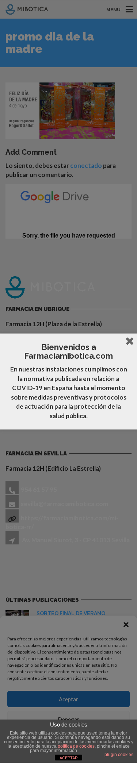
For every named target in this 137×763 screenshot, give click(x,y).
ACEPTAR (69, 758)
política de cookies (76, 746)
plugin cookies (118, 754)
